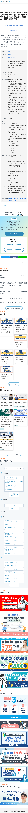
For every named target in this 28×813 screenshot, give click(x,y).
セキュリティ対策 (9, 562)
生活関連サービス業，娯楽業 (9, 534)
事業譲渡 (16, 562)
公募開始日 (4, 118)
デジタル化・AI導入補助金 (9, 482)
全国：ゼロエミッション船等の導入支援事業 (11, 298)
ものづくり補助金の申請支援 (14, 249)
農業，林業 (7, 553)
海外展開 (7, 578)
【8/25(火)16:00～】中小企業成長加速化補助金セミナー (20, 403)
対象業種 (4, 54)
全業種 (9, 54)
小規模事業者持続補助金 (18, 478)
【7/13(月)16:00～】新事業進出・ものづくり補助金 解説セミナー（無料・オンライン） (6, 444)
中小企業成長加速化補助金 (18, 490)
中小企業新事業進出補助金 (18, 486)
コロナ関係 (12, 585)
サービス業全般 (8, 527)
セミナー (16, 468)
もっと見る (3, 511)
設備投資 (16, 572)
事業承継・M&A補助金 (18, 482)
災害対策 (16, 565)
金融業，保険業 (18, 537)
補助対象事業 (5, 79)
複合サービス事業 (18, 527)
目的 (3, 57)
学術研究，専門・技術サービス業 (9, 537)
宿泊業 (16, 534)
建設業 (16, 547)
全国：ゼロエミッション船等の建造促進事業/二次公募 (13, 302)
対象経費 (4, 60)
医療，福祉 (7, 531)
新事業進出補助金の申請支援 (14, 244)
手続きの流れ (5, 155)
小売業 (6, 540)
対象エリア (4, 51)
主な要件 (4, 123)
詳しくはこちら (14, 233)
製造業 (6, 547)
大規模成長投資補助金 (9, 490)
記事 (11, 468)
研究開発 (16, 578)
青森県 (11, 508)
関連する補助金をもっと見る (13, 308)
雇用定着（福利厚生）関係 (18, 569)
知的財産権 (7, 581)
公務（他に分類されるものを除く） (18, 524)
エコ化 (16, 575)
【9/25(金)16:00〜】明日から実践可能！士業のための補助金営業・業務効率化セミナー (6, 404)
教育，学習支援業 (18, 531)
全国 (9, 51)
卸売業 (6, 524)
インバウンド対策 (9, 565)
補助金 (21, 468)
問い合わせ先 (5, 186)
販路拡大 (7, 575)
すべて (7, 468)
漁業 (15, 550)
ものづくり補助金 (9, 477)
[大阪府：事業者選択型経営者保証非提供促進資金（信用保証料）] (4, 262)
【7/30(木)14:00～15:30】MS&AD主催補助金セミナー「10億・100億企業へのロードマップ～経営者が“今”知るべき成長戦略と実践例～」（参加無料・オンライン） (6, 422)
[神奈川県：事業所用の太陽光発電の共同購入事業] (24, 262)
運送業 (16, 540)
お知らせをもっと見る (13, 454)
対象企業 (4, 75)
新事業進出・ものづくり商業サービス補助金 (14, 494)
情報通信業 (7, 543)
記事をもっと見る (13, 384)
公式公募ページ (5, 199)
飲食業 (16, 521)
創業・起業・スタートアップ (9, 572)
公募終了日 (4, 121)
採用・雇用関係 (8, 568)
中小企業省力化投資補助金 (9, 486)
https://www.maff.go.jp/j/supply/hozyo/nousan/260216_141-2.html (17, 199)
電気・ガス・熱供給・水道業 (18, 544)
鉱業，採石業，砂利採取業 (9, 550)
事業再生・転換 (11, 57)
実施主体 (4, 72)
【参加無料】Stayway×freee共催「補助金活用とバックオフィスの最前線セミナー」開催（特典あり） (20, 420)
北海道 (16, 505)
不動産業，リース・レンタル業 (8, 521)
